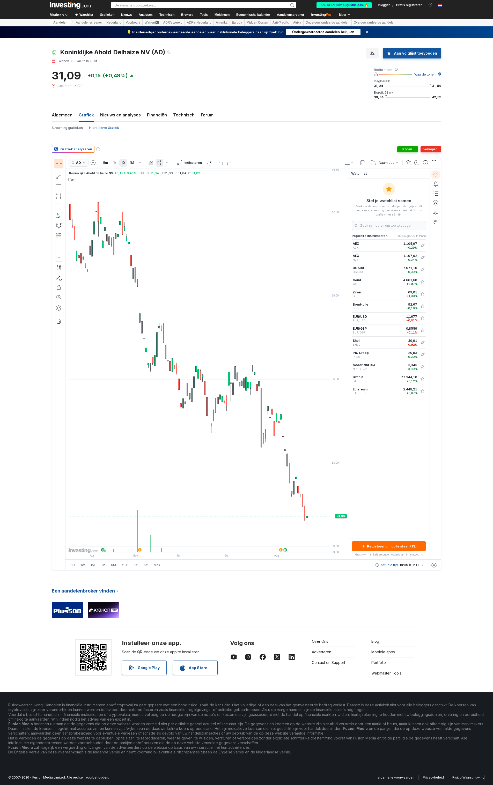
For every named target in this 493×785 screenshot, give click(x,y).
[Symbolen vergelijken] (93, 163)
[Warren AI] (435, 221)
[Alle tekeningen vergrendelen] (58, 287)
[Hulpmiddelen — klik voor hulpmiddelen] (58, 245)
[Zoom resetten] (220, 545)
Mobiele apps (383, 652)
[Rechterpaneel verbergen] (346, 364)
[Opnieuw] (229, 163)
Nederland (113, 22)
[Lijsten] (435, 193)
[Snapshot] (408, 163)
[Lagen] (58, 307)
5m (105, 163)
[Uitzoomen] (192, 545)
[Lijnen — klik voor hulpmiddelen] (58, 176)
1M (132, 163)
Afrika (297, 22)
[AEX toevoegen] (422, 245)
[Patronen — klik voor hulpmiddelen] (58, 225)
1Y (136, 565)
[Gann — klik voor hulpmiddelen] (58, 215)
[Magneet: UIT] (58, 267)
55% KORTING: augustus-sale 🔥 (344, 5)
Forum (207, 114)
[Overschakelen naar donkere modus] (417, 163)
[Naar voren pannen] (213, 545)
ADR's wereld (172, 22)
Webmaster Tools (386, 673)
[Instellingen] (434, 565)
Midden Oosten (257, 22)
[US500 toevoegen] (422, 269)
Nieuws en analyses (120, 114)
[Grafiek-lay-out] (349, 163)
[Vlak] (151, 163)
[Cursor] (58, 163)
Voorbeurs (133, 22)
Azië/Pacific (281, 22)
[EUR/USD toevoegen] (422, 318)
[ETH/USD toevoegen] (422, 391)
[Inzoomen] (199, 545)
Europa (237, 22)
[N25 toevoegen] (422, 257)
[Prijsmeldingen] (209, 163)
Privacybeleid (433, 777)
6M (113, 565)
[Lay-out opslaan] (363, 163)
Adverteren (321, 652)
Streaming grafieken (67, 128)
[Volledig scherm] (434, 163)
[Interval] (140, 163)
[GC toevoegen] (422, 282)
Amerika (221, 22)
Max (157, 565)
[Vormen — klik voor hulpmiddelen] (58, 196)
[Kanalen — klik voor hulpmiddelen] (58, 186)
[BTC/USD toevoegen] (422, 379)
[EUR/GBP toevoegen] (422, 330)
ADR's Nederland (199, 22)
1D (123, 163)
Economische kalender (253, 15)
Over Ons (320, 641)
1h (114, 163)
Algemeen (62, 114)
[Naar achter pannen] (206, 545)
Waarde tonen (425, 74)
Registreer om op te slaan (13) (392, 546)
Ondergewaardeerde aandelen (327, 22)
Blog (375, 641)
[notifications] (430, 4)
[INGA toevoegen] (422, 354)
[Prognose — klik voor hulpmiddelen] (58, 235)
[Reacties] (435, 212)
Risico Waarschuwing (468, 777)
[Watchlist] (435, 175)
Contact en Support (328, 662)
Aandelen (60, 22)
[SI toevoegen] (422, 294)
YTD (125, 565)
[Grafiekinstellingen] (425, 163)
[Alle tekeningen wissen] (58, 321)
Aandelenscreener (290, 15)
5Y (146, 565)
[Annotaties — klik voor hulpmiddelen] (58, 255)
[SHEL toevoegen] (422, 342)
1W (82, 565)
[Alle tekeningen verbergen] (58, 297)
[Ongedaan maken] (221, 163)
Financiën (157, 114)
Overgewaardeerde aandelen (374, 22)
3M (102, 565)
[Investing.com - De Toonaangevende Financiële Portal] (70, 5)
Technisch (184, 114)
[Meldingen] (435, 184)
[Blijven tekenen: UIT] (58, 277)
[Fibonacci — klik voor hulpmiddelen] (58, 206)
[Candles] (159, 163)
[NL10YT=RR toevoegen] (422, 367)
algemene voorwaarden (396, 777)
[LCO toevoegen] (422, 306)
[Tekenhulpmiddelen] (67, 363)
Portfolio (378, 662)
